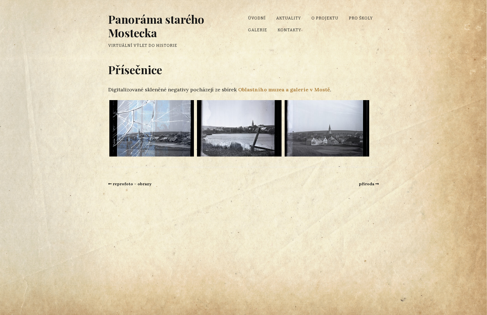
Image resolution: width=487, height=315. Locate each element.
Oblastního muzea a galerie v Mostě (284, 89)
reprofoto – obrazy (132, 183)
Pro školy (361, 18)
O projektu (324, 18)
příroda (366, 183)
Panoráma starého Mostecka (156, 26)
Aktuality (288, 18)
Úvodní (257, 18)
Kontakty (289, 30)
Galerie (257, 30)
